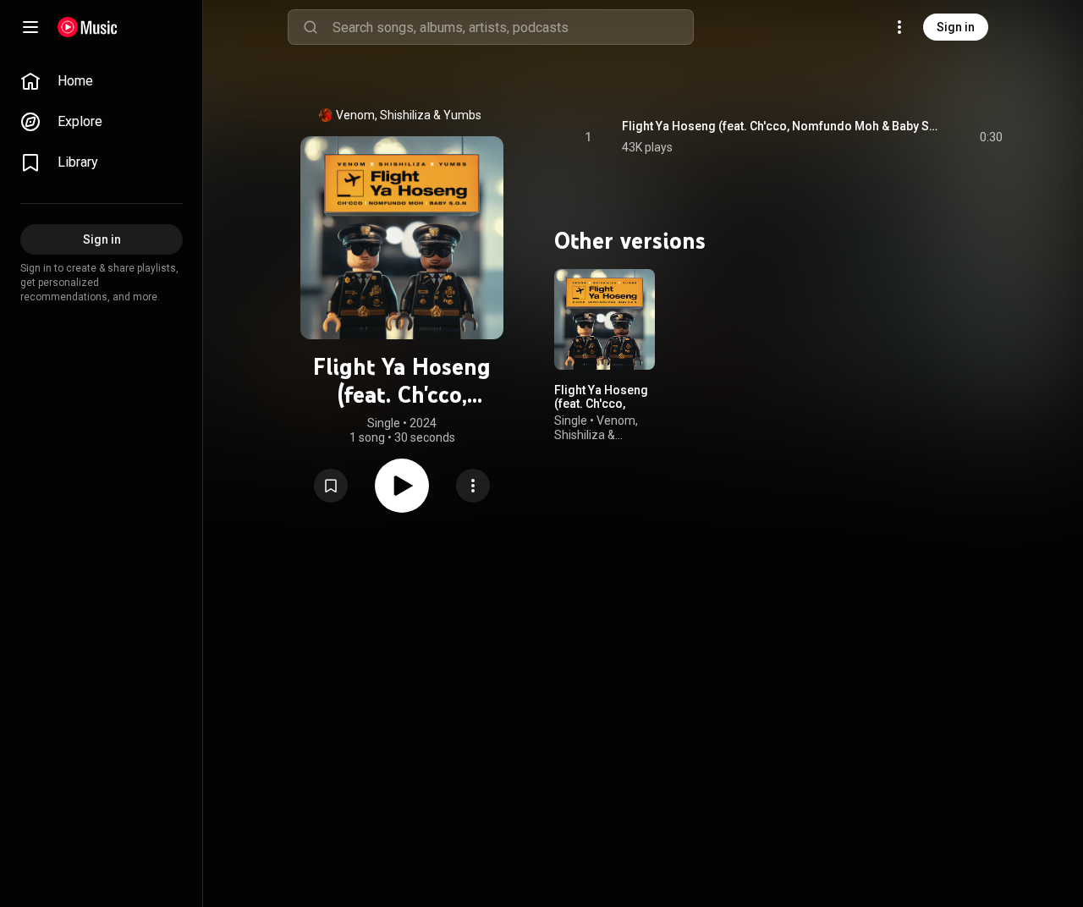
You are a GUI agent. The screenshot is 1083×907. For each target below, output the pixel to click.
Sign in (956, 27)
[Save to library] (331, 485)
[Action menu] (473, 486)
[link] (101, 81)
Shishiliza (405, 115)
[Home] (88, 27)
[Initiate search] (310, 27)
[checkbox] (991, 137)
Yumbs (462, 115)
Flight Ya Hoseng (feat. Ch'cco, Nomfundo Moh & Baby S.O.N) (781, 126)
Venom (355, 115)
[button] (331, 486)
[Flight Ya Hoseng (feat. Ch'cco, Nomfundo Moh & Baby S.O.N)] (604, 319)
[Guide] (30, 27)
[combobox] (513, 27)
